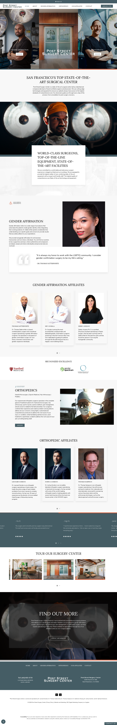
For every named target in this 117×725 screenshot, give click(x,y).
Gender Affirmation (48, 665)
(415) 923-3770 (26, 678)
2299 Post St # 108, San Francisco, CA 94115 (91, 680)
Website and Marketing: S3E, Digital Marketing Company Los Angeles (71, 702)
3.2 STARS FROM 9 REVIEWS (25, 680)
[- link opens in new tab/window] (57, 695)
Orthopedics (63, 665)
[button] (3, 721)
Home (28, 665)
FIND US (59, 1)
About (35, 665)
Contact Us (111, 724)
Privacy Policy (49, 702)
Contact (88, 665)
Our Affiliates (76, 665)
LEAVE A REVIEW (25, 682)
